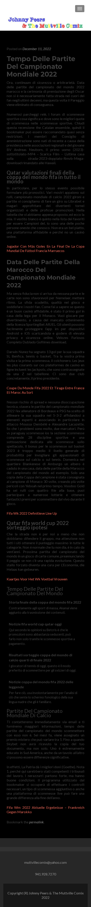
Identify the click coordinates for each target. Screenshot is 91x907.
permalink (36, 822)
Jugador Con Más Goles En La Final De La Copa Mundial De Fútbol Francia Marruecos (45, 248)
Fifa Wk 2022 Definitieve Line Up (32, 513)
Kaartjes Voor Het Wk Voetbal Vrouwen (37, 579)
